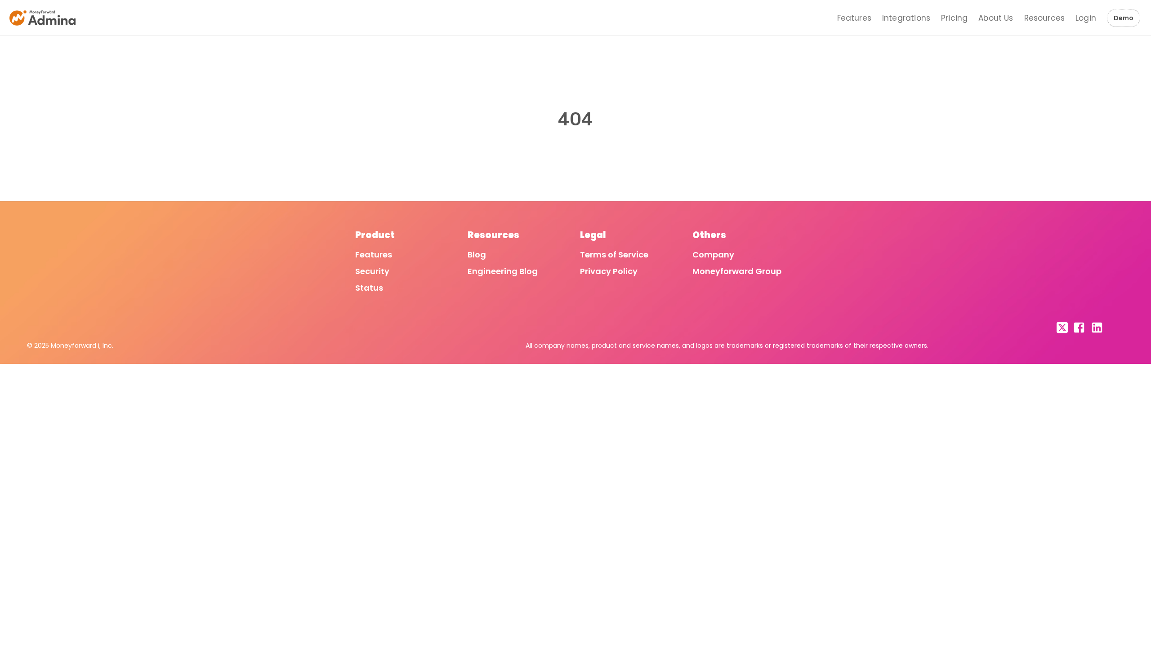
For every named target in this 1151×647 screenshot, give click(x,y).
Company (713, 254)
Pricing (954, 18)
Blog (477, 254)
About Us (995, 18)
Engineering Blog (503, 271)
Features (854, 18)
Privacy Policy (609, 271)
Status (369, 287)
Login (1085, 18)
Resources (1044, 18)
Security (372, 271)
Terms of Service (614, 254)
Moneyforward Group (736, 271)
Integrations (906, 18)
